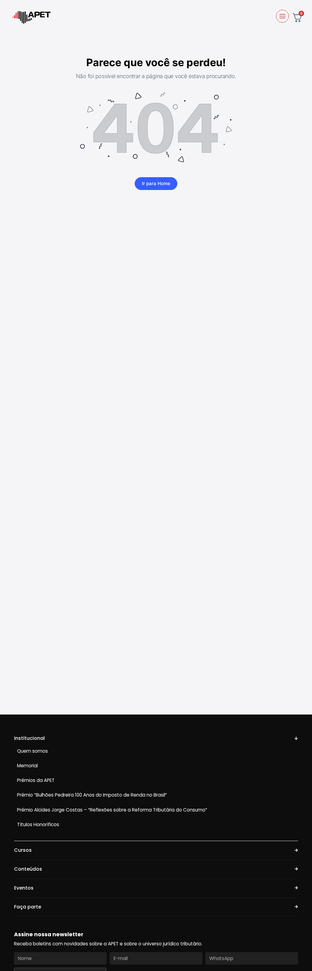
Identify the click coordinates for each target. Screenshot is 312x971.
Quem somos (32, 751)
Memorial (27, 765)
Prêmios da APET (36, 780)
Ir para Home (156, 183)
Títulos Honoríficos (38, 824)
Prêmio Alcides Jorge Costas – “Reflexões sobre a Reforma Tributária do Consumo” (112, 810)
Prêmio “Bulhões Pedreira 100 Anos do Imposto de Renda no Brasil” (92, 795)
